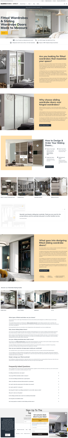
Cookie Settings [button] (7, 433)
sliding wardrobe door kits (32, 322)
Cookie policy (18, 433)
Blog (34, 3)
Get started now (49, 166)
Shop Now (3, 32)
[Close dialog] (66, 413)
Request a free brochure (50, 276)
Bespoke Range (22, 3)
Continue (40, 434)
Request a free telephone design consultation (60, 276)
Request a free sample (42, 276)
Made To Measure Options (44, 125)
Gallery (38, 3)
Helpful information (27, 433)
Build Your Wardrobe (43, 270)
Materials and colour (20, 429)
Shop (29, 3)
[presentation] (63, 209)
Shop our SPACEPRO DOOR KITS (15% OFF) (33, 7)
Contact (22, 433)
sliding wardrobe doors (20, 341)
